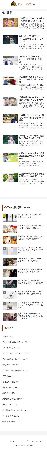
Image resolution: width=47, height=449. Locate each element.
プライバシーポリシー (34, 441)
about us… (13, 441)
